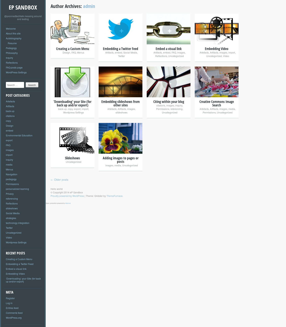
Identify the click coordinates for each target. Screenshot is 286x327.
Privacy (10, 193)
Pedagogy (11, 48)
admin (89, 6)
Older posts (59, 179)
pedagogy (11, 179)
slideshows (12, 208)
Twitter (9, 227)
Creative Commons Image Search (216, 103)
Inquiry (9, 57)
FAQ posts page (14, 67)
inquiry (9, 159)
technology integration (17, 222)
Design (9, 125)
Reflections (12, 62)
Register (10, 298)
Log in (9, 303)
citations (10, 115)
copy (8, 120)
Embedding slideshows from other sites (120, 103)
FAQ (8, 145)
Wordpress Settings (16, 242)
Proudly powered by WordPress (67, 195)
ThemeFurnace (114, 195)
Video (9, 237)
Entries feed (12, 307)
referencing (12, 198)
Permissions (12, 184)
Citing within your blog (168, 101)
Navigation (11, 174)
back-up (10, 111)
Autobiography (13, 38)
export (9, 140)
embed (9, 130)
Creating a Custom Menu (19, 259)
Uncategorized (13, 232)
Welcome (11, 28)
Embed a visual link (16, 268)
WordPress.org (14, 317)
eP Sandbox (23, 7)
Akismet (68, 203)
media (9, 164)
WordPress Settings (16, 72)
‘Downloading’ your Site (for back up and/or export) (23, 280)
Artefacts (10, 101)
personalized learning (17, 188)
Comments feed (14, 312)
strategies (11, 218)
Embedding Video (15, 273)
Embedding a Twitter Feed (19, 264)
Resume (12, 43)
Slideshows (72, 158)
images (10, 150)
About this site (13, 33)
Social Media (13, 213)
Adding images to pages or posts (121, 160)
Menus (9, 169)
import (9, 154)
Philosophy (12, 52)
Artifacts (10, 106)
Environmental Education (19, 135)
